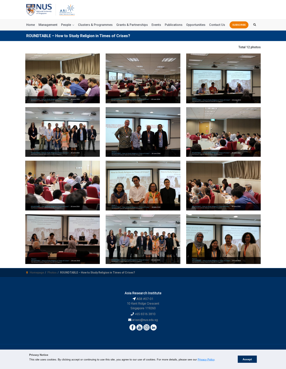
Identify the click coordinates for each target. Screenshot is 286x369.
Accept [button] (247, 359)
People (66, 25)
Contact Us (217, 25)
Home (30, 25)
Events (156, 25)
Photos (52, 272)
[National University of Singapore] (39, 9)
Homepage (37, 272)
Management (48, 25)
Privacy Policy (206, 359)
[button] (239, 24)
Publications (173, 25)
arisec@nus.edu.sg (145, 320)
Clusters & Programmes (95, 25)
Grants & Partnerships (132, 25)
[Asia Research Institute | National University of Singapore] (67, 9)
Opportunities (195, 25)
